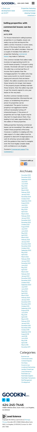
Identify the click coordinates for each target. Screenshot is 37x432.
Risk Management (26, 380)
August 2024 (25, 203)
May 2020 (24, 291)
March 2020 (25, 295)
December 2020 (26, 278)
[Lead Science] (11, 416)
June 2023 (24, 231)
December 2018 (25, 325)
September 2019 (26, 308)
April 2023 (24, 235)
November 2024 (26, 196)
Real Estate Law (25, 373)
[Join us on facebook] (25, 164)
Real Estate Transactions (28, 378)
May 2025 (24, 186)
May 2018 (24, 340)
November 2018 (26, 327)
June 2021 (24, 265)
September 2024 (26, 201)
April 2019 (24, 317)
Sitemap (27, 419)
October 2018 (25, 330)
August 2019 (25, 310)
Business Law (25, 356)
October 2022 (25, 248)
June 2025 (24, 184)
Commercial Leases (18, 149)
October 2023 (25, 224)
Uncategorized (25, 382)
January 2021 (25, 276)
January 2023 (25, 242)
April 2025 (24, 188)
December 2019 (25, 302)
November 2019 (26, 304)
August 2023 (25, 226)
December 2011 (25, 347)
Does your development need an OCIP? (8, 10)
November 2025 (26, 177)
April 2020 (24, 293)
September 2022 (26, 250)
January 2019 (25, 323)
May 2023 (24, 233)
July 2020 (24, 287)
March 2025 (25, 190)
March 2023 (25, 237)
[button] (23, 3)
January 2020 (25, 299)
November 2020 (26, 280)
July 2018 (24, 336)
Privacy (5, 422)
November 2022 (26, 246)
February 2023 (25, 239)
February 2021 (25, 274)
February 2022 (25, 259)
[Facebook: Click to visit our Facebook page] (4, 400)
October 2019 (25, 306)
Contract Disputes (26, 361)
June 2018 (24, 338)
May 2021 (24, 267)
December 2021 (25, 263)
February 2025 (25, 192)
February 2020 (25, 297)
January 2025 (25, 194)
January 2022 (25, 261)
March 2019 (24, 319)
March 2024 (25, 214)
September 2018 (26, 332)
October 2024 (25, 199)
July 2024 (24, 205)
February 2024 (25, 216)
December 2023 (26, 220)
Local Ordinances (26, 371)
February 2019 (25, 321)
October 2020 (25, 282)
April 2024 (24, 211)
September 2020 (26, 284)
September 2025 (26, 179)
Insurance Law (25, 365)
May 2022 (24, 252)
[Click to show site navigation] (33, 3)
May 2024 (24, 209)
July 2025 (24, 181)
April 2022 (24, 254)
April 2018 (24, 342)
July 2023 (24, 229)
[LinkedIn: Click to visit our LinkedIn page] (8, 400)
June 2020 (24, 289)
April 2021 (24, 269)
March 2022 (25, 257)
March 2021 (24, 272)
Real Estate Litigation (27, 376)
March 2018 (24, 345)
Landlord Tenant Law (27, 369)
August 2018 (25, 334)
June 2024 (24, 207)
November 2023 (26, 222)
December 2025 (26, 175)
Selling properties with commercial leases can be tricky (17, 27)
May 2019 (24, 315)
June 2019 (24, 312)
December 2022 (26, 244)
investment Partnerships (28, 367)
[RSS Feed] (22, 164)
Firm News (24, 363)
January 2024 (25, 218)
